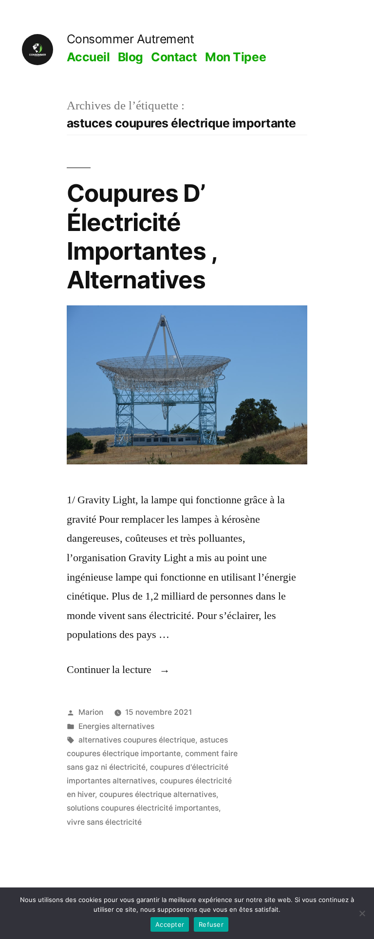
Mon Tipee (235, 57)
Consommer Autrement (130, 39)
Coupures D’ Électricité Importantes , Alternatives (142, 236)
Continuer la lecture (118, 669)
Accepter (169, 924)
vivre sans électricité (104, 822)
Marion (90, 712)
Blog (130, 57)
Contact (174, 57)
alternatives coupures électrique (136, 739)
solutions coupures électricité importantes (143, 808)
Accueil (88, 57)
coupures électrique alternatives (157, 794)
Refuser (211, 924)
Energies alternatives (116, 726)
